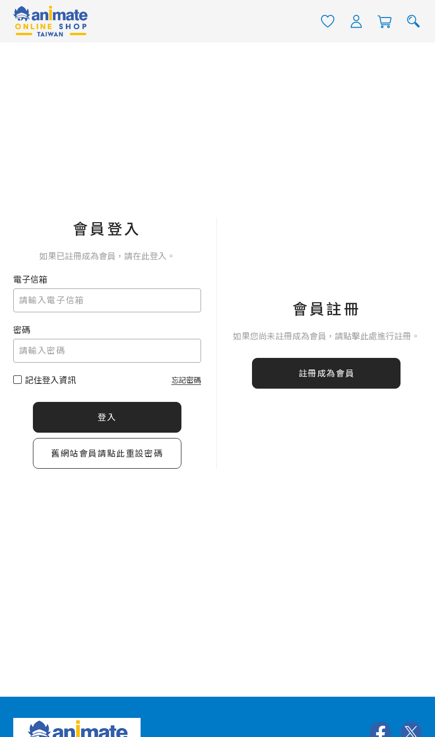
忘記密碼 (186, 380)
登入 (107, 418)
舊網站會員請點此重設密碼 (107, 454)
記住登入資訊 (50, 380)
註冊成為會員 (327, 373)
